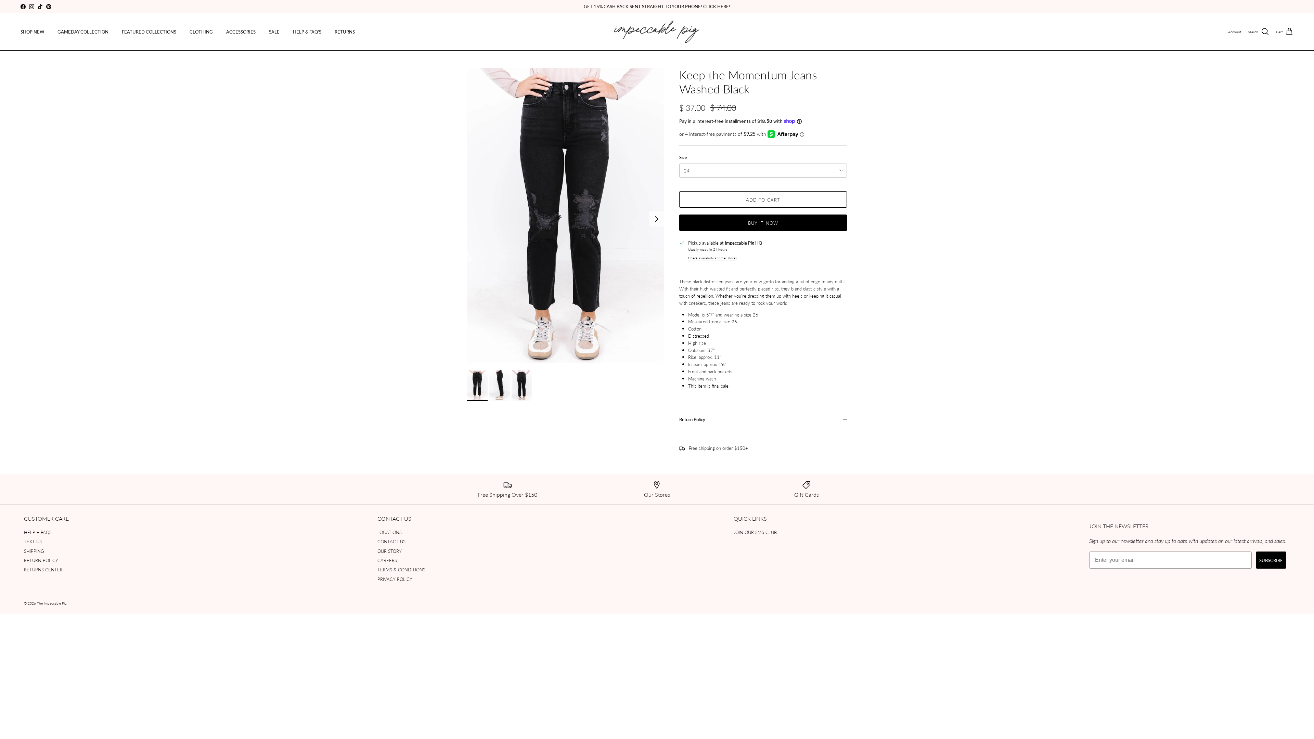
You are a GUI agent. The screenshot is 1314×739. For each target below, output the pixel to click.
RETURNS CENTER (43, 569)
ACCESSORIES (241, 31)
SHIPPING (34, 551)
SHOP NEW (32, 31)
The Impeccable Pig (51, 603)
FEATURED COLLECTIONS (149, 31)
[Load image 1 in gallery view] (565, 215)
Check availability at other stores (712, 257)
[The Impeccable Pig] (657, 32)
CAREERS (387, 560)
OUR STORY (389, 551)
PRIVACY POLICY (394, 579)
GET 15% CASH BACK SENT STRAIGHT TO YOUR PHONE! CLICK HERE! (657, 6)
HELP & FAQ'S (307, 31)
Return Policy (692, 419)
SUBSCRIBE (1271, 560)
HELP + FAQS (38, 532)
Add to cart (763, 199)
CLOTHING (201, 31)
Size (683, 157)
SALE (274, 31)
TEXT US (33, 541)
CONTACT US (391, 541)
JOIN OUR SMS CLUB (755, 532)
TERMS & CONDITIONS (401, 569)
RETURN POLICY (41, 560)
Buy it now (763, 223)
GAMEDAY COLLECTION (82, 31)
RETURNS (345, 31)
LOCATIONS (389, 532)
